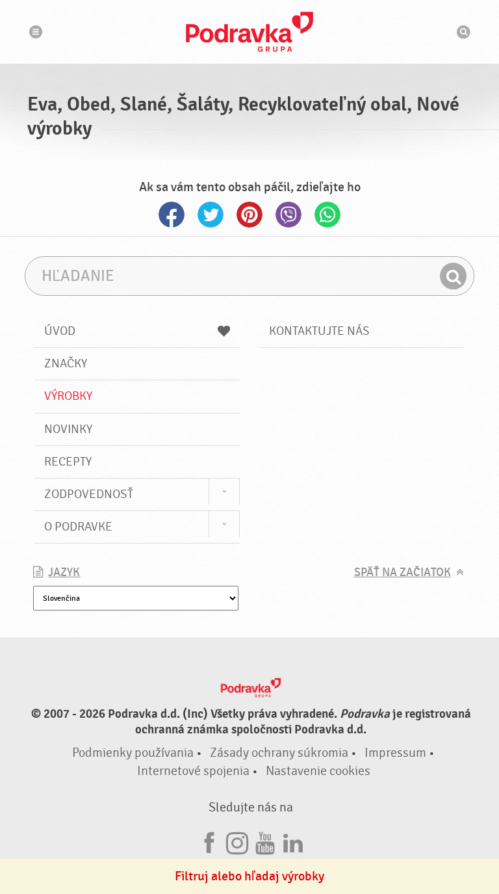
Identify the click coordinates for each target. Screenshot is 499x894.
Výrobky (68, 396)
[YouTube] (265, 841)
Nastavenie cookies (318, 770)
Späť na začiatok (402, 572)
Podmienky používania (133, 752)
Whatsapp (327, 215)
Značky (65, 363)
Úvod (59, 331)
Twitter (211, 215)
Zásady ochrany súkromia (279, 752)
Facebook (172, 215)
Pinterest (249, 215)
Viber (288, 215)
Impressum (395, 752)
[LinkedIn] (293, 841)
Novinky (68, 429)
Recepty (68, 461)
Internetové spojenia (193, 770)
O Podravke (78, 526)
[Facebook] (209, 841)
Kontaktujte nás (319, 331)
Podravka (249, 32)
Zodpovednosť (88, 494)
